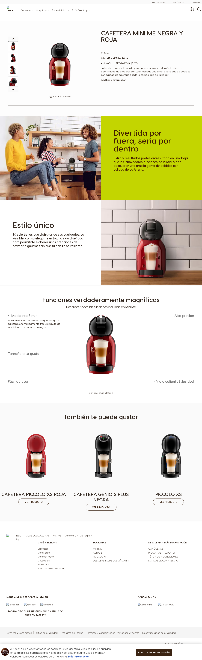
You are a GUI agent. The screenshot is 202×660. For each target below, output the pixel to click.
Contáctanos (178, 2)
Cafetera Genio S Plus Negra (101, 496)
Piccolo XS (168, 494)
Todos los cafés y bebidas (51, 568)
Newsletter (196, 2)
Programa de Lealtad (72, 632)
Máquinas (41, 10)
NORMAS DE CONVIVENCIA (163, 560)
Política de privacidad (46, 632)
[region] (101, 652)
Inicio (18, 535)
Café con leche (46, 556)
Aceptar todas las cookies (154, 652)
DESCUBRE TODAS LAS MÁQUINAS (111, 560)
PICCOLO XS (100, 556)
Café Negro (44, 552)
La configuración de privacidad (159, 632)
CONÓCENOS (155, 548)
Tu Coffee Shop (80, 10)
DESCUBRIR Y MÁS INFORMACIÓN (167, 542)
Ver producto (34, 501)
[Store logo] (14, 9)
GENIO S (97, 552)
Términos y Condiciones (19, 632)
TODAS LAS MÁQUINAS (37, 535)
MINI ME (57, 535)
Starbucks (43, 564)
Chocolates (44, 560)
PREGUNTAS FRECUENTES (161, 552)
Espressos (43, 548)
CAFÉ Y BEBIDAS (47, 542)
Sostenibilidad (59, 10)
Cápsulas (26, 10)
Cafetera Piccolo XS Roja (33, 494)
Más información (78, 656)
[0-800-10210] (167, 605)
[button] (13, 46)
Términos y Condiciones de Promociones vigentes (112, 632)
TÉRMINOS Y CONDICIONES (163, 556)
